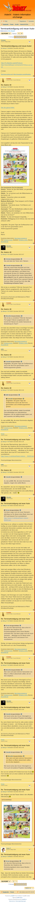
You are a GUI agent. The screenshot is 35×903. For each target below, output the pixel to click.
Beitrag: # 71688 (6, 856)
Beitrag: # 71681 (6, 747)
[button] (26, 37)
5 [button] (23, 37)
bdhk (2, 349)
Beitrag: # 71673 (6, 357)
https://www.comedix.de (20, 238)
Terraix (2, 433)
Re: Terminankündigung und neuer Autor (15, 439)
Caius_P (8, 848)
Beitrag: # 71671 (6, 254)
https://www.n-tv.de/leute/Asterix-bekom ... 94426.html (17, 456)
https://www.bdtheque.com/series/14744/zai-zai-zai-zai (17, 66)
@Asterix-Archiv (8, 240)
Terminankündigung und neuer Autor (17, 28)
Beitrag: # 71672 (6, 311)
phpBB (12, 895)
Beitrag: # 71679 (6, 665)
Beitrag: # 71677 (6, 505)
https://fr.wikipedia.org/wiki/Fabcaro (12, 63)
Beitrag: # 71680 (6, 709)
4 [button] (21, 37)
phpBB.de (24, 899)
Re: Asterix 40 (6, 85)
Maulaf (13, 31)
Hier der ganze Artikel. (8, 107)
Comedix (8, 78)
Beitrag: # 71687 (6, 791)
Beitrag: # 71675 (6, 441)
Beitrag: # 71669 (6, 48)
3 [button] (19, 37)
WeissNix (8, 246)
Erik (9, 31)
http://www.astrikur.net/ (7, 74)
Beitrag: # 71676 (6, 472)
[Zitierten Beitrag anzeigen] (21, 259)
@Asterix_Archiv (23, 240)
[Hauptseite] (17, 6)
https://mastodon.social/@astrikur (22, 74)
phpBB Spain (19, 897)
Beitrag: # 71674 (6, 390)
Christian (3, 40)
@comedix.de (4, 241)
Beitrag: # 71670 (6, 87)
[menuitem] (5, 21)
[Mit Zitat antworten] (29, 42)
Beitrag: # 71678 (6, 621)
